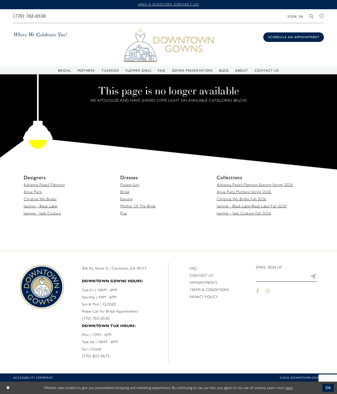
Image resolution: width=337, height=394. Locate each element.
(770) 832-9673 (96, 356)
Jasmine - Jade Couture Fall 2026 (244, 213)
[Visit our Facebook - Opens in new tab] (257, 291)
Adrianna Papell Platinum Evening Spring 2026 (255, 184)
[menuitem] (29, 16)
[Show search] (311, 16)
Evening (126, 199)
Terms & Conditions (209, 290)
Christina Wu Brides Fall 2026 (241, 199)
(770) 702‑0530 (96, 318)
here (289, 387)
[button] (295, 16)
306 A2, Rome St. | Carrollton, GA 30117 (114, 268)
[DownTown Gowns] (168, 44)
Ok (328, 387)
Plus (123, 213)
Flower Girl (130, 184)
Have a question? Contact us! (168, 4)
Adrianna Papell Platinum (44, 184)
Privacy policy (204, 297)
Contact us (201, 275)
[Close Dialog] (8, 387)
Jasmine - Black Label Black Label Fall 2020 (252, 206)
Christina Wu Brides (40, 199)
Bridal (125, 191)
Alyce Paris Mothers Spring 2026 (244, 191)
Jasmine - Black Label (41, 206)
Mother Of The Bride (138, 206)
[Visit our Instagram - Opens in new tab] (268, 291)
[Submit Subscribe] (313, 277)
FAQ (193, 268)
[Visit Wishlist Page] (322, 16)
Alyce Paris (33, 191)
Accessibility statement (33, 378)
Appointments (203, 282)
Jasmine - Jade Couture (42, 213)
